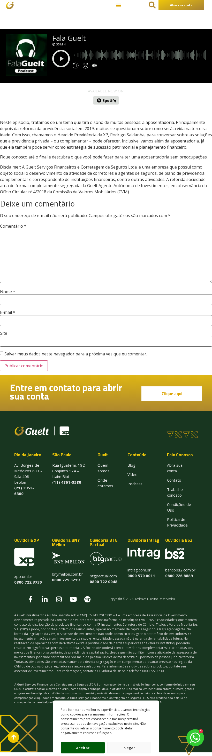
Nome (7, 292)
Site (3, 333)
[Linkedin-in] (44, 599)
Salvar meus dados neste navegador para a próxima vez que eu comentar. (75, 354)
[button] (118, 5)
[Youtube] (73, 599)
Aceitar (82, 747)
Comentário (13, 226)
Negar (129, 747)
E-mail (7, 312)
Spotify (109, 100)
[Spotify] (87, 599)
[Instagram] (58, 599)
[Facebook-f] (30, 599)
